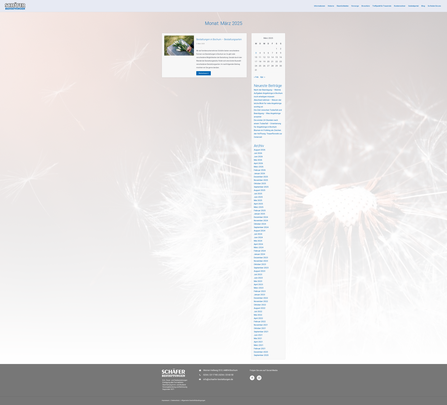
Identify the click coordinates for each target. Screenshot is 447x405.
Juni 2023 (258, 278)
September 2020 (261, 355)
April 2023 (258, 284)
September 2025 (261, 187)
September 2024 (261, 227)
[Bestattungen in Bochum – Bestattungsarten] (179, 45)
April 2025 (258, 204)
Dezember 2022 (261, 298)
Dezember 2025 (261, 177)
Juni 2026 (258, 156)
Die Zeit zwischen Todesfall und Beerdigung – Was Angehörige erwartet (268, 113)
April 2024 (258, 244)
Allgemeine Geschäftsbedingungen (193, 400)
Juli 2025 (258, 193)
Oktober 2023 (260, 264)
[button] (252, 378)
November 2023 (261, 261)
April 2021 (258, 342)
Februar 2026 (260, 170)
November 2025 (261, 180)
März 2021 (258, 345)
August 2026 (259, 150)
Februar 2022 (260, 321)
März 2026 (258, 167)
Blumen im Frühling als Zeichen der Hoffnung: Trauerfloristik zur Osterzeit (268, 133)
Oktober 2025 (260, 183)
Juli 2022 (258, 311)
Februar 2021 (260, 348)
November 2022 (261, 301)
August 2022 (259, 308)
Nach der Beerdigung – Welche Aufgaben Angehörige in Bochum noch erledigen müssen (268, 93)
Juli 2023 (258, 274)
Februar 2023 (260, 291)
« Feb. (256, 77)
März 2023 (258, 288)
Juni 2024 (258, 237)
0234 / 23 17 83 (210, 375)
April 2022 (258, 318)
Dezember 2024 (261, 217)
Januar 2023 (259, 294)
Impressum (165, 400)
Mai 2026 (258, 160)
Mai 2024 (258, 241)
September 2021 (261, 331)
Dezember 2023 (261, 257)
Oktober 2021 (260, 328)
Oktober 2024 (260, 224)
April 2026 (258, 163)
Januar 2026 (259, 173)
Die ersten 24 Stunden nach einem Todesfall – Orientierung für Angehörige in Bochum (267, 123)
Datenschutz (175, 400)
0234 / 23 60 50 (226, 375)
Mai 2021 (258, 338)
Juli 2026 (258, 153)
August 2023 (259, 271)
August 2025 (259, 190)
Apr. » (262, 77)
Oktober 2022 (260, 305)
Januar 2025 (259, 214)
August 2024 (259, 230)
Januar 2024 (259, 254)
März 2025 (258, 207)
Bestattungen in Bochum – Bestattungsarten (219, 39)
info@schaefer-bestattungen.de (218, 379)
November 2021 (261, 325)
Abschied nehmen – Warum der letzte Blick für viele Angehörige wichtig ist (267, 103)
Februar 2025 (260, 210)
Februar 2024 (260, 251)
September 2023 (261, 268)
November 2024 (261, 220)
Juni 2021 (258, 335)
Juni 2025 (258, 197)
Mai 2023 (258, 281)
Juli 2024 (258, 234)
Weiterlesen (203, 73)
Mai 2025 (258, 200)
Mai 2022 (258, 315)
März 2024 (258, 247)
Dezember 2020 (261, 352)
